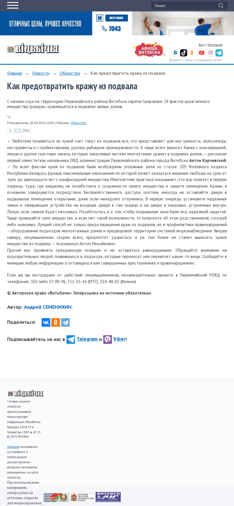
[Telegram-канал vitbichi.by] (219, 55)
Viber (119, 339)
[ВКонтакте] (46, 322)
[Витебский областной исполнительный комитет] (83, 500)
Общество (70, 73)
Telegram (87, 339)
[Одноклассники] (55, 322)
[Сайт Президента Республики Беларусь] (57, 500)
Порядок (13, 447)
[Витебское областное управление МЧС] (108, 500)
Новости (40, 73)
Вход (202, 44)
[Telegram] (65, 322)
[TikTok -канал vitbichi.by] (183, 55)
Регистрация (215, 44)
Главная (14, 73)
